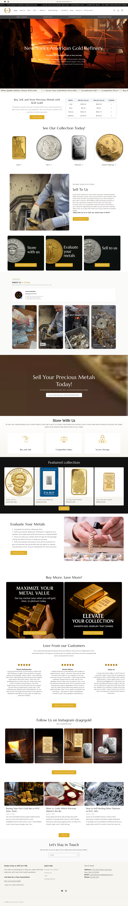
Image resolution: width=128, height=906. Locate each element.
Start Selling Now (80, 219)
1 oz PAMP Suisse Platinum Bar (44, 499)
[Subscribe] (78, 855)
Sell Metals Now (102, 265)
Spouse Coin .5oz (11, 499)
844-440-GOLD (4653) (12, 881)
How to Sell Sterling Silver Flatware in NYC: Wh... (103, 809)
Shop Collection (18, 553)
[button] (29, 10)
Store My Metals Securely (25, 265)
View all (64, 508)
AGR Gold (11, 902)
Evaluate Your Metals (51, 869)
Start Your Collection (93, 633)
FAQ (45, 876)
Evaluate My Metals (64, 265)
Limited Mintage (108, 165)
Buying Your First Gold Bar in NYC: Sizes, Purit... (23, 809)
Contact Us (48, 873)
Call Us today (37, 117)
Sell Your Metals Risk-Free (64, 705)
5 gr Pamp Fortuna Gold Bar (74, 499)
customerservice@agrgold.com (101, 875)
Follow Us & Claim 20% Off (64, 772)
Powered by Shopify (19, 902)
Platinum (78, 165)
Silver (48, 165)
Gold (18, 165)
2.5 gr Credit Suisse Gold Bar (104, 499)
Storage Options (49, 879)
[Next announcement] (87, 1)
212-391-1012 (94, 877)
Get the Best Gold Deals (35, 633)
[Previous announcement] (41, 1)
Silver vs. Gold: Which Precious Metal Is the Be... (61, 809)
